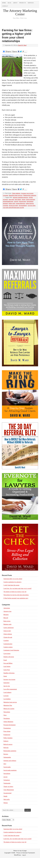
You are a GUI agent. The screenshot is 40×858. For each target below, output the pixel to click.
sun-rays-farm (31, 205)
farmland (5, 203)
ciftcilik (31, 197)
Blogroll (5, 618)
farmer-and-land (30, 199)
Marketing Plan (7, 705)
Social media (7, 767)
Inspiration (6, 682)
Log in (24, 855)
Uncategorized (7, 793)
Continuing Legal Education (11, 650)
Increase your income (27, 193)
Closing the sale (7, 637)
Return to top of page (20, 850)
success (5, 777)
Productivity (6, 734)
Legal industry (7, 692)
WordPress (17, 855)
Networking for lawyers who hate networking (16, 595)
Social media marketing (10, 770)
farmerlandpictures (8, 201)
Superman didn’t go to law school (12, 578)
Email (5, 660)
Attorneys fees (7, 611)
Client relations (16, 193)
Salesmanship (7, 757)
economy (5, 199)
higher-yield (12, 203)
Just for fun (6, 686)
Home (4, 2)
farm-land (11, 199)
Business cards (7, 624)
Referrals (5, 747)
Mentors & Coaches (8, 708)
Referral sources (7, 744)
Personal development (9, 725)
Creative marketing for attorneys (12, 582)
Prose (18, 853)
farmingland (30, 201)
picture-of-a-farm (13, 205)
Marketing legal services (16, 195)
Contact (5, 6)
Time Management (8, 789)
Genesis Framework (28, 853)
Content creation (8, 647)
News (5, 715)
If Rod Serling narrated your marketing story (15, 598)
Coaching (6, 640)
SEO (4, 764)
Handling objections (8, 673)
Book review (6, 621)
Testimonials (6, 783)
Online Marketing (8, 721)
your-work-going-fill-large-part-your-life (13, 207)
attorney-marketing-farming (20, 197)
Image (5, 676)
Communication (7, 644)
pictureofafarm (23, 205)
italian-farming (30, 203)
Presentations (7, 728)
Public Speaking (7, 738)
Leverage (5, 195)
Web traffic (6, 799)
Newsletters (6, 718)
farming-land (22, 201)
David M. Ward (22, 45)
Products (22, 2)
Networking (6, 712)
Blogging (6, 614)
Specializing (6, 773)
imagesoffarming (20, 203)
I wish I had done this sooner (11, 585)
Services (31, 2)
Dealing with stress (8, 656)
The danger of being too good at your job (14, 591)
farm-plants (18, 199)
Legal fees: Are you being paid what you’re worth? (17, 588)
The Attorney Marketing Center (20, 12)
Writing (5, 803)
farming (16, 201)
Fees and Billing (7, 663)
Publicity (5, 741)
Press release (6, 731)
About (15, 2)
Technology (6, 780)
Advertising (6, 608)
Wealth (5, 796)
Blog (9, 2)
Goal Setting (6, 666)
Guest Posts (6, 670)
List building (7, 699)
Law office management (10, 689)
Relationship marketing (29, 195)
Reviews (5, 754)
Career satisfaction (8, 627)
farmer (23, 199)
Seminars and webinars (9, 760)
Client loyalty (7, 631)
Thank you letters (8, 786)
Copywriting (6, 653)
